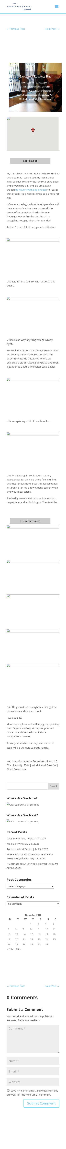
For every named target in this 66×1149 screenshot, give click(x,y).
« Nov (10, 948)
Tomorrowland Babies (19, 849)
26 (8, 944)
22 (31, 939)
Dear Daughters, (16, 838)
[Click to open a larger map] (23, 804)
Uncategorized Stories (33, 95)
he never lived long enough (31, 189)
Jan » (18, 948)
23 (39, 939)
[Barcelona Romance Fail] (33, 254)
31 (46, 944)
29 (31, 944)
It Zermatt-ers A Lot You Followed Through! (32, 863)
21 (24, 939)
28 (24, 944)
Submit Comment (41, 1103)
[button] (33, 131)
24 (46, 939)
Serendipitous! (46, 90)
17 (46, 934)
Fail (36, 90)
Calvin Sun (29, 82)
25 (54, 939)
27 (16, 944)
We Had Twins (15, 843)
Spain (19, 95)
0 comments (45, 99)
